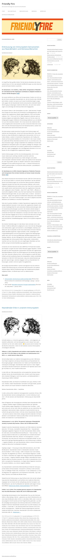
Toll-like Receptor (11, 298)
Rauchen (13, 538)
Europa (10, 294)
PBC (13, 537)
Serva (14, 540)
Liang (7, 531)
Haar (17, 525)
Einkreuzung (5, 294)
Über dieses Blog (23, 11)
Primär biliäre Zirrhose (35, 537)
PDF (18, 93)
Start (3, 11)
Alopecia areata (32, 518)
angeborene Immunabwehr (22, 292)
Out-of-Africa (25, 535)
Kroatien (4, 531)
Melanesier (15, 531)
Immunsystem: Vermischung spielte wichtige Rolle (18, 279)
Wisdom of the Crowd (52, 139)
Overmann (31, 535)
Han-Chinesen (22, 525)
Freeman (13, 525)
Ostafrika (20, 535)
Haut (27, 525)
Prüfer (8, 538)
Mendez (20, 531)
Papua (35, 535)
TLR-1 (37, 296)
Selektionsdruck (9, 540)
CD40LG (15, 521)
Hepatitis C (28, 294)
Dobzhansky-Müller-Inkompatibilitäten (19, 485)
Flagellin (14, 294)
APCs (35, 520)
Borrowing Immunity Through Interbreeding (23, 284)
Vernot (18, 542)
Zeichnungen (50, 141)
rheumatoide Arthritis (31, 538)
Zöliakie (29, 542)
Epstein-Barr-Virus (25, 523)
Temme (28, 540)
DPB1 (6, 523)
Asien (31, 292)
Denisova (30, 521)
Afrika (10, 292)
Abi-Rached (11, 518)
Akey (27, 518)
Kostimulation (37, 529)
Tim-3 (31, 540)
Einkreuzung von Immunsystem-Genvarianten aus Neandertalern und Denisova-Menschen (20, 48)
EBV (19, 523)
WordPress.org (50, 156)
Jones (37, 527)
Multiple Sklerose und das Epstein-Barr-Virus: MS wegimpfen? (55, 87)
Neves (36, 533)
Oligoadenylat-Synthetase (11, 535)
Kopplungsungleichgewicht (27, 529)
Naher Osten (25, 533)
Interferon (25, 527)
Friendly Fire (8, 3)
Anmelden (49, 150)
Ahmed (24, 518)
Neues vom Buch (51, 135)
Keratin (6, 529)
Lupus (10, 531)
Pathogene (9, 537)
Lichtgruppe (50, 64)
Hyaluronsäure (11, 527)
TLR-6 (4, 298)
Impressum (43, 11)
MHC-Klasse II (32, 531)
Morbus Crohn (9, 533)
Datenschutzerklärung (8, 14)
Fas (34, 523)
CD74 (19, 521)
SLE (17, 540)
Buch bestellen (12, 11)
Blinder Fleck (10, 521)
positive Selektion (20, 296)
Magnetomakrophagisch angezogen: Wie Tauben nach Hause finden (55, 51)
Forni (9, 525)
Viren (21, 542)
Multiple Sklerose (17, 533)
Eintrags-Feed (50, 152)
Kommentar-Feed (51, 154)
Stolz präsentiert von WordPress (9, 556)
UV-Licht (14, 542)
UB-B (10, 542)
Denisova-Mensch (37, 292)
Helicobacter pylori (20, 294)
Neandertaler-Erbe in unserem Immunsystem (20, 307)
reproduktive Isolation (20, 538)
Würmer (25, 542)
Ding (3, 523)
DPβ (14, 523)
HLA (30, 525)
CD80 (21, 521)
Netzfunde (49, 133)
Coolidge (25, 521)
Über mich (34, 11)
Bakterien (4, 521)
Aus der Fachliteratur (29, 290)
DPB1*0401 (10, 523)
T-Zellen (24, 540)
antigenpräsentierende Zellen (27, 520)
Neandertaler (5, 296)
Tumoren (38, 540)
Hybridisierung (18, 527)
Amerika (4, 520)
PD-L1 (19, 537)
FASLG (36, 523)
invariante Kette (32, 527)
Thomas (49, 102)
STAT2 (20, 540)
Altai (38, 518)
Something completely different (54, 137)
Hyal (32, 525)
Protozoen (4, 538)
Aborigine (16, 518)
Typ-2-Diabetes (5, 542)
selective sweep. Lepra (30, 296)
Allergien (14, 292)
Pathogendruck (12, 296)
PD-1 (16, 537)
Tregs (34, 540)
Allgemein (49, 127)
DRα (17, 523)
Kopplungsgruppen (15, 529)
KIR (10, 529)
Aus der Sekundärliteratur (53, 131)
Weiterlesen (17, 512)
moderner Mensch (35, 294)
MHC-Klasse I (26, 531)
